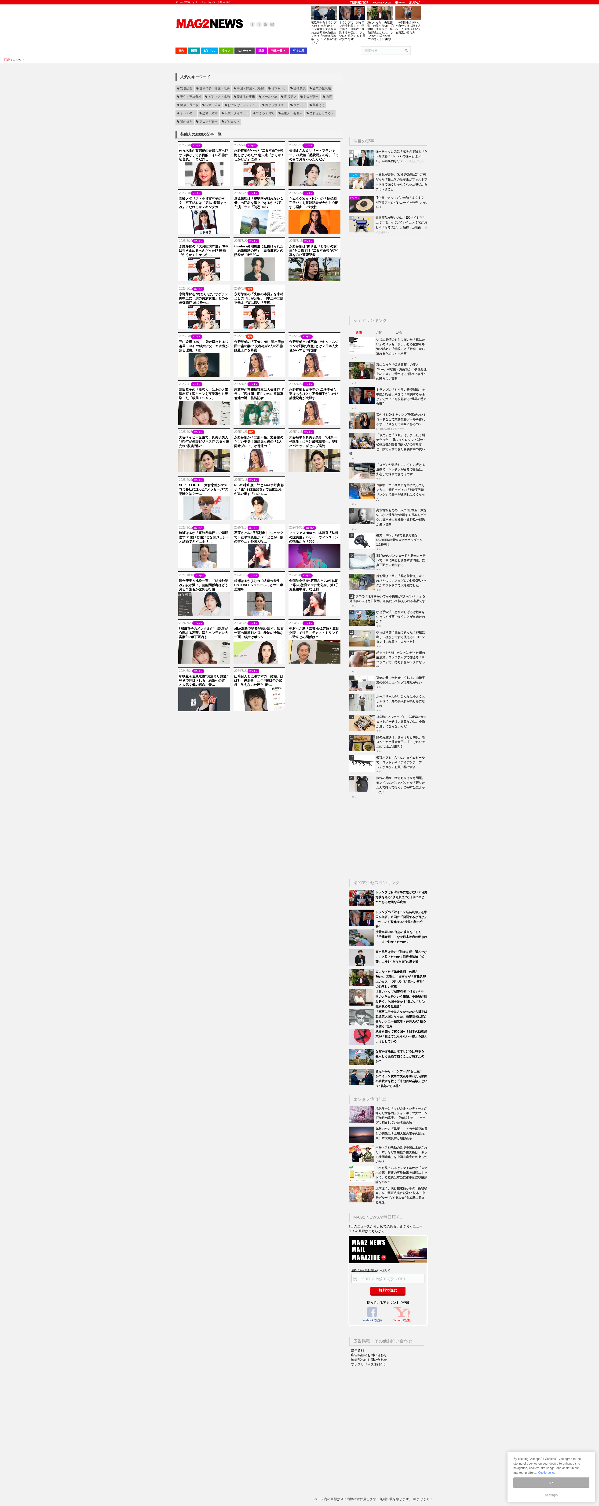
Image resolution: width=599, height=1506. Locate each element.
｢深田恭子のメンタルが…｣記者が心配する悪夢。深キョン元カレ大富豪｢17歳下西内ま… (203, 633)
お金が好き (311, 97)
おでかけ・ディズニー (243, 105)
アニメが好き (208, 121)
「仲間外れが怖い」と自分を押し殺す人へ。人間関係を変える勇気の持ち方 (408, 27)
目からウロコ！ (275, 105)
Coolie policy (546, 1472)
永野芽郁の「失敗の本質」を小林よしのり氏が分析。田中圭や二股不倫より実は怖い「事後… (258, 298)
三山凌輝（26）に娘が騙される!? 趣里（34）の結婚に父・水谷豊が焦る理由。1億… (204, 346)
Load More (259, 720)
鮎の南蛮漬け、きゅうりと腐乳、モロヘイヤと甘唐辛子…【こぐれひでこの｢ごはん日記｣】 (400, 741)
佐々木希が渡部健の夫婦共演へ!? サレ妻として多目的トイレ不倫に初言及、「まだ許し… (203, 155)
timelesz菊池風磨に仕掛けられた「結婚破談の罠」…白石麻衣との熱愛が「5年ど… (258, 250)
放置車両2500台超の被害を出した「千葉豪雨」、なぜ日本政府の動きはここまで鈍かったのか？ (401, 937)
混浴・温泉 (213, 105)
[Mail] (272, 24)
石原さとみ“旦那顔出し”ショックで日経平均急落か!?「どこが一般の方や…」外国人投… (258, 537)
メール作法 (269, 97)
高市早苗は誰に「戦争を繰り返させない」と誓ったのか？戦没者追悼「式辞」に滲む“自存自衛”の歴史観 (401, 956)
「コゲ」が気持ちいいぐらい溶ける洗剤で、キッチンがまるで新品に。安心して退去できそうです (400, 469)
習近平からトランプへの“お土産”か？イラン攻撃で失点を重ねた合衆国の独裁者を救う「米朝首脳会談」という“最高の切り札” (324, 32)
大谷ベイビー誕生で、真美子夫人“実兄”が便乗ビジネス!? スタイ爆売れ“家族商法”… (204, 441)
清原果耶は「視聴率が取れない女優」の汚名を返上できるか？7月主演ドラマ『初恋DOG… (258, 203)
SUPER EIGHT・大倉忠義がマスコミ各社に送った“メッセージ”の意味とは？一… (203, 489)
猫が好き (186, 121)
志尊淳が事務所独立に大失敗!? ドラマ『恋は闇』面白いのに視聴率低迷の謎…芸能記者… (259, 394)
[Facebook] (252, 24)
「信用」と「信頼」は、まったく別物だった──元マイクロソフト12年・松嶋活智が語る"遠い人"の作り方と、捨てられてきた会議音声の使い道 (387, 444)
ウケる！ (299, 105)
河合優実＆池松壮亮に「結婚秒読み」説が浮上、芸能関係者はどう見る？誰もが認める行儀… (203, 585)
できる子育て (265, 113)
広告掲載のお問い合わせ (369, 1355)
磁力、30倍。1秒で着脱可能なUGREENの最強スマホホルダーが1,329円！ (399, 539)
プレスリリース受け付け (369, 1364)
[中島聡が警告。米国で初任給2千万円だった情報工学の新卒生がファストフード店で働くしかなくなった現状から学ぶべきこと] (362, 188)
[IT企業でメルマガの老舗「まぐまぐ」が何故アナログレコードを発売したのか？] (362, 211)
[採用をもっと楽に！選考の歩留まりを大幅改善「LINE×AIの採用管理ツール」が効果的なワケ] (362, 165)
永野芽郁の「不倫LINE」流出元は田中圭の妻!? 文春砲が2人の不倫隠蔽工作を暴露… (259, 346)
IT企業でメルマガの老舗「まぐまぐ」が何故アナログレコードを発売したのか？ (401, 202)
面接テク (290, 97)
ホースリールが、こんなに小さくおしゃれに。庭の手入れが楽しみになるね (400, 701)
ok (551, 1482)
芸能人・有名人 (292, 113)
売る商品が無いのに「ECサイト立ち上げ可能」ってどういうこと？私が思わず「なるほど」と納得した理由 (401, 222)
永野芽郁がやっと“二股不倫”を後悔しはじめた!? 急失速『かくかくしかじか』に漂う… (259, 155)
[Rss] (265, 24)
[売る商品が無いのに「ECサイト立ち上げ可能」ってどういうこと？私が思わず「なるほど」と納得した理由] (362, 231)
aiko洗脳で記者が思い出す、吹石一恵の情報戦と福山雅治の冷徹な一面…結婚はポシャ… (259, 633)
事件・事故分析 (190, 97)
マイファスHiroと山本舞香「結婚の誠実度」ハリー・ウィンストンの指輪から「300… (313, 537)
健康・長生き (189, 105)
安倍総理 (186, 88)
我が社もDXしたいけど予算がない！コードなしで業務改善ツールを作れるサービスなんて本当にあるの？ (401, 419)
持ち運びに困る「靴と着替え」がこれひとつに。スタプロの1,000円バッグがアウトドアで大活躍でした (401, 580)
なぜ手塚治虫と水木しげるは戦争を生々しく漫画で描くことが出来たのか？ (400, 616)
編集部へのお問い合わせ (369, 1360)
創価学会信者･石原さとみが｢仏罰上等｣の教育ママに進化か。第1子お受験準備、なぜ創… (314, 585)
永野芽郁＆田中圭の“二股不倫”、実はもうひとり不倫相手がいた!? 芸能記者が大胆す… (313, 394)
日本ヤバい (278, 88)
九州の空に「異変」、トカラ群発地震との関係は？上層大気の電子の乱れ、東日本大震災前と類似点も (401, 1133)
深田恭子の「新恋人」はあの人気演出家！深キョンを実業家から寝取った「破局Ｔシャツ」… (203, 394)
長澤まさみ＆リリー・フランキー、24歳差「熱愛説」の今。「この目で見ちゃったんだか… (314, 155)
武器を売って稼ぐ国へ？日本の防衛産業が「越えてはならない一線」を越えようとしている (401, 1036)
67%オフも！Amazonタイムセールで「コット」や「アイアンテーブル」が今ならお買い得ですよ (400, 762)
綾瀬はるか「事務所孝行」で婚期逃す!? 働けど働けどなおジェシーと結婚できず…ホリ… (204, 537)
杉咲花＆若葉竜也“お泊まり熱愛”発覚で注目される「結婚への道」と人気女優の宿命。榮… (203, 680)
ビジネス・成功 (219, 97)
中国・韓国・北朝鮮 (250, 88)
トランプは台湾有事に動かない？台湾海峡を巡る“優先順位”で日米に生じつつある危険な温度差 (401, 897)
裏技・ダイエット (237, 113)
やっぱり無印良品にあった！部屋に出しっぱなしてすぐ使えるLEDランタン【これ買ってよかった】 (400, 637)
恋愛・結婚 (210, 113)
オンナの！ (187, 113)
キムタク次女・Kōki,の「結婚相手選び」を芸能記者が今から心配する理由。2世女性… (313, 203)
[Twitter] (259, 24)
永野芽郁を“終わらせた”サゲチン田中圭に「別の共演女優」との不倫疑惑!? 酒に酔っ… (203, 298)
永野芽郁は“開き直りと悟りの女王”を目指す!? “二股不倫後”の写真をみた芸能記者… (313, 250)
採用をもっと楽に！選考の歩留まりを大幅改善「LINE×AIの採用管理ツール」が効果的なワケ (401, 156)
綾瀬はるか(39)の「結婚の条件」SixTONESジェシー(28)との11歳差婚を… (258, 585)
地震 (329, 97)
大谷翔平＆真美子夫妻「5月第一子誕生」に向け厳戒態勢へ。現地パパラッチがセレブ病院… (313, 441)
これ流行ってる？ (322, 113)
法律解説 (299, 88)
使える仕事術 (246, 97)
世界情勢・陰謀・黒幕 (214, 88)
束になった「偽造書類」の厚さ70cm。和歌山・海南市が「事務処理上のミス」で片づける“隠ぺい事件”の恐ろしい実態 (380, 31)
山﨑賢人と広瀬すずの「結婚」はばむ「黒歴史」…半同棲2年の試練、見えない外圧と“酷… (258, 680)
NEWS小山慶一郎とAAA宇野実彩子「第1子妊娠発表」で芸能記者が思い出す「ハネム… (259, 489)
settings (551, 1495)
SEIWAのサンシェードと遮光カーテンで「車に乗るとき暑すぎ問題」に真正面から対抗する (401, 560)
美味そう (319, 105)
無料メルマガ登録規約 (364, 1270)
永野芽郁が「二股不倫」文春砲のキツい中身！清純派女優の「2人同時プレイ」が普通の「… (258, 441)
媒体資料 (357, 1350)
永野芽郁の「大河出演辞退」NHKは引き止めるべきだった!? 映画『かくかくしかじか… (204, 250)
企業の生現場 (322, 88)
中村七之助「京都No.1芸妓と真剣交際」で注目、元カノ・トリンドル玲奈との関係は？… (314, 633)
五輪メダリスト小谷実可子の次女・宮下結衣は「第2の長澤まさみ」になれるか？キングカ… (203, 203)
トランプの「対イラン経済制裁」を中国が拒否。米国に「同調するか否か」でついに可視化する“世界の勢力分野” (352, 31)
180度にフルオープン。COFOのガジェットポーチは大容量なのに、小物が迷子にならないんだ (401, 721)
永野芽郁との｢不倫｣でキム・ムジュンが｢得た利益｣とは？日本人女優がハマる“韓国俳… (313, 346)
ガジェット (232, 121)
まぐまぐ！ (424, 1499)
